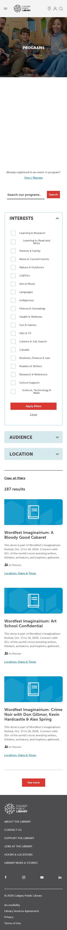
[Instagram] (24, 877)
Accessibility (12, 905)
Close (33, 414)
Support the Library (19, 838)
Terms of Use (12, 923)
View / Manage (33, 177)
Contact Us (13, 829)
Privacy (8, 917)
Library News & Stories (21, 862)
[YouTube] (43, 877)
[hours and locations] (49, 8)
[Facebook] (6, 877)
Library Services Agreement (21, 911)
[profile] (55, 8)
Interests (21, 218)
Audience (20, 437)
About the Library (17, 821)
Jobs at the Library (18, 846)
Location (21, 454)
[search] (61, 8)
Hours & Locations (18, 854)
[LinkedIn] (61, 877)
